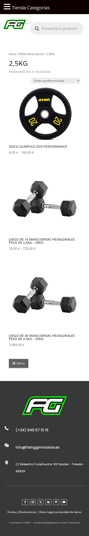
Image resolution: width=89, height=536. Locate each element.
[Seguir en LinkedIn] (48, 502)
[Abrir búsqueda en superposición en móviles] (57, 28)
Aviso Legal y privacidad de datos (60, 512)
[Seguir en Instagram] (33, 502)
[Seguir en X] (41, 502)
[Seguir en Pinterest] (56, 502)
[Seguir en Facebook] (25, 502)
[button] (8, 6)
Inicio (12, 54)
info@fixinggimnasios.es (38, 447)
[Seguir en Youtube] (64, 502)
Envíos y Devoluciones (22, 512)
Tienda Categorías (31, 8)
